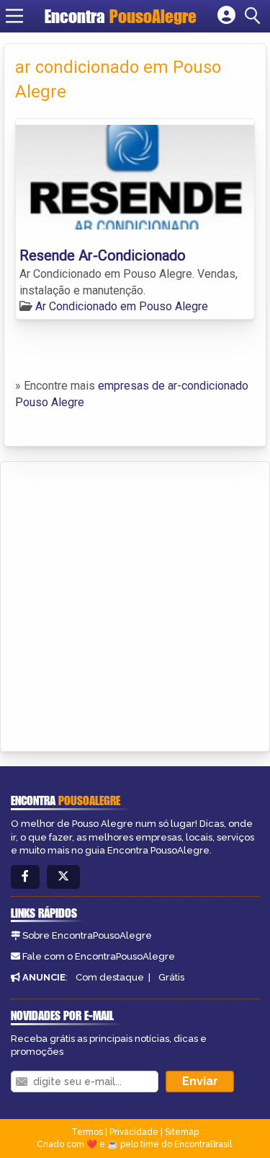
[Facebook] (25, 877)
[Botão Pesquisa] (255, 16)
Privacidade (133, 1132)
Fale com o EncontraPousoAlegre (98, 956)
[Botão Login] (226, 16)
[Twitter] (63, 877)
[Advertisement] (135, 604)
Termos (87, 1132)
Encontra (121, 16)
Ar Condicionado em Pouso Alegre (121, 306)
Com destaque (110, 977)
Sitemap (182, 1132)
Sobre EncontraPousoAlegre (87, 935)
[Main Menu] (14, 15)
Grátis (171, 977)
